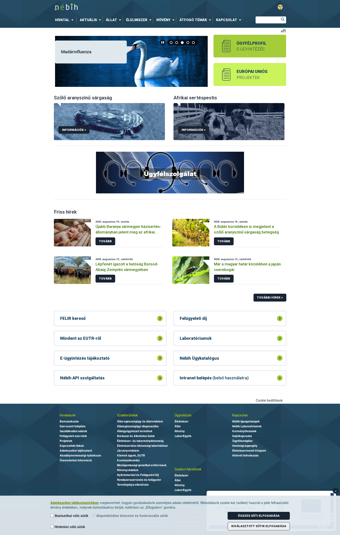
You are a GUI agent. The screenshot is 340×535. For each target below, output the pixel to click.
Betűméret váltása (283, 31)
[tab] (171, 42)
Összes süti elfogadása (258, 515)
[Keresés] (282, 19)
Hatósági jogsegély (244, 446)
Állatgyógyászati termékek (134, 431)
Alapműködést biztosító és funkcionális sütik (131, 515)
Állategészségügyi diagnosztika (138, 426)
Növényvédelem (128, 470)
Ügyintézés (183, 415)
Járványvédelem (128, 450)
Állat (178, 426)
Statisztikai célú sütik (71, 515)
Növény (180, 431)
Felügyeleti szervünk (73, 436)
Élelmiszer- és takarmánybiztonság (140, 441)
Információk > (74, 130)
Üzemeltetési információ (76, 460)
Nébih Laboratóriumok (247, 426)
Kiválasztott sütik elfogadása (258, 526)
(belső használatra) (214, 377)
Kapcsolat (239, 415)
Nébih (121, 7)
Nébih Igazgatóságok (246, 421)
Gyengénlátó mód (280, 7)
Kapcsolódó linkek (72, 446)
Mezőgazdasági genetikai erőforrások (142, 465)
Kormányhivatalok (244, 431)
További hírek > (270, 297)
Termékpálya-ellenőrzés (133, 484)
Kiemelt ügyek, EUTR (131, 455)
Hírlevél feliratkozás (245, 455)
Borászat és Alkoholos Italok (136, 436)
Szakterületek (127, 415)
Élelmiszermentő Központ (249, 450)
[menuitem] (65, 19)
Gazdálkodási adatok (73, 431)
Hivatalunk (67, 415)
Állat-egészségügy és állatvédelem (140, 421)
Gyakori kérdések (188, 469)
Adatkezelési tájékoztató (76, 450)
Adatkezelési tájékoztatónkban (74, 502)
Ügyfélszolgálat (242, 441)
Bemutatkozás (69, 421)
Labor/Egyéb (183, 436)
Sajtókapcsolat (242, 436)
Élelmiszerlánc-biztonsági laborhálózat (142, 446)
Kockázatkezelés (128, 460)
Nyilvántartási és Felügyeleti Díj (138, 475)
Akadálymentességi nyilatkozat (80, 455)
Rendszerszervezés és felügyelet (139, 480)
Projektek (66, 441)
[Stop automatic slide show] (162, 42)
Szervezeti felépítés (73, 426)
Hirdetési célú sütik (69, 526)
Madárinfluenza (76, 51)
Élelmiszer (182, 421)
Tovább (105, 241)
